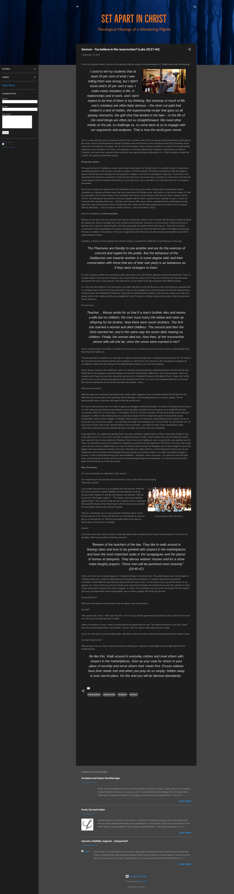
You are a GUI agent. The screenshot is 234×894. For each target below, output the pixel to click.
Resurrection (109, 694)
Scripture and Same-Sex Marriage (100, 778)
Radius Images (142, 881)
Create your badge (8, 147)
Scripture (122, 694)
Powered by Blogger (138, 876)
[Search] (194, 7)
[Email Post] (88, 689)
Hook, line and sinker (93, 809)
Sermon (133, 694)
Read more (185, 801)
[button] (189, 50)
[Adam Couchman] (3, 144)
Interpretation (94, 694)
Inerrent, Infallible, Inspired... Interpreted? (104, 841)
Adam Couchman (8, 142)
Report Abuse (8, 85)
